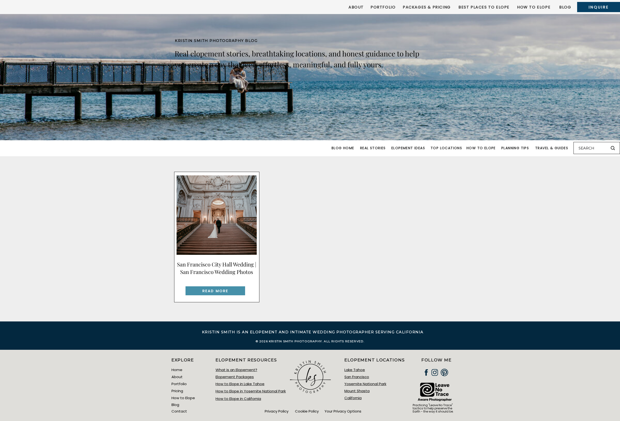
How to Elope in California (238, 398)
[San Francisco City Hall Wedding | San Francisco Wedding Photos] (217, 215)
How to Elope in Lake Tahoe (240, 383)
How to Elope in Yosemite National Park (251, 391)
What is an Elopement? (236, 369)
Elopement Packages (235, 376)
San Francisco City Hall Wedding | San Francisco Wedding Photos (216, 268)
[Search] (612, 148)
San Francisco (356, 376)
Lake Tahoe (354, 369)
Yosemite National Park (365, 383)
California (353, 397)
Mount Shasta (357, 390)
